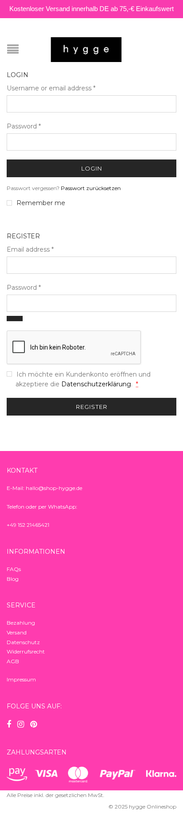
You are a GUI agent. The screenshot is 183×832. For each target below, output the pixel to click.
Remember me (40, 203)
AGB (13, 661)
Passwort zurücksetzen (91, 188)
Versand (17, 632)
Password (24, 126)
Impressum (21, 679)
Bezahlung (21, 622)
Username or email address (51, 88)
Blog (13, 578)
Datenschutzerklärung (96, 384)
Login (91, 168)
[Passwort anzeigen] (15, 318)
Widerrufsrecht (26, 651)
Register (91, 406)
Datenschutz (23, 642)
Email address (30, 249)
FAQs (14, 569)
